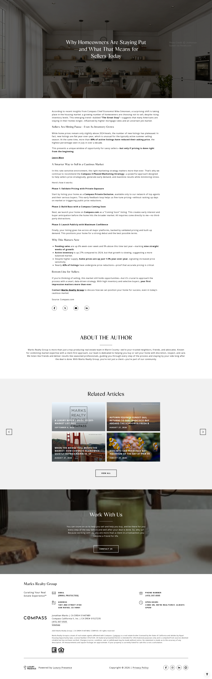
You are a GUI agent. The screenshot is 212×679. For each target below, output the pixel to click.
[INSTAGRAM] (172, 667)
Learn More (58, 157)
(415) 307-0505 (152, 595)
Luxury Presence (62, 667)
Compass (116, 635)
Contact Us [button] (106, 549)
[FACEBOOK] (165, 667)
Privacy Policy (141, 667)
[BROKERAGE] (185, 667)
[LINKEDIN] (179, 667)
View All (106, 473)
